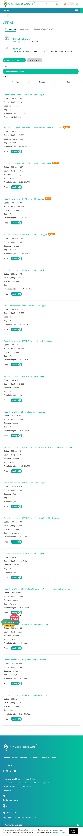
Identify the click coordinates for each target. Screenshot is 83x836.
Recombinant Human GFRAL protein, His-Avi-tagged (25, 234)
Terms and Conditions (11, 779)
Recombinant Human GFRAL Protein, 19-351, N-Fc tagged (28, 341)
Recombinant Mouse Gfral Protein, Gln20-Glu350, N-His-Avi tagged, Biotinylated (37, 589)
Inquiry (14, 151)
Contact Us (45, 757)
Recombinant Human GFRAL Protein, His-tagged (24, 553)
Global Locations (13, 812)
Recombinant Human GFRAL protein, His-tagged (24, 95)
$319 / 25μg (16, 117)
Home (8, 16)
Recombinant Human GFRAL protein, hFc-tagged (24, 199)
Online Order (34, 757)
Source (42, 82)
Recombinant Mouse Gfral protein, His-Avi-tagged (24, 412)
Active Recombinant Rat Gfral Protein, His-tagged (24, 483)
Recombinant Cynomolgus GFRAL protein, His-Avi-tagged (27, 163)
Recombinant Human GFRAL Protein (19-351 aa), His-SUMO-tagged (32, 518)
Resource (23, 757)
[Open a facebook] (3, 771)
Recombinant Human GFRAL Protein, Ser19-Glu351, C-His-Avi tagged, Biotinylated (38, 447)
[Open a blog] (15, 771)
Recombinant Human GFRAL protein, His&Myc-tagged (26, 624)
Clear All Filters (34, 60)
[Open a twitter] (7, 771)
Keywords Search (33, 4)
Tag (68, 82)
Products (6, 757)
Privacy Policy (60, 832)
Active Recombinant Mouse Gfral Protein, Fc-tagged (25, 305)
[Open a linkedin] (11, 771)
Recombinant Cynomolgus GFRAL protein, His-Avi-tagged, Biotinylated (33, 127)
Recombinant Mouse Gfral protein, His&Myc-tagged (25, 660)
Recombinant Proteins (15, 71)
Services (14, 757)
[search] (56, 4)
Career (54, 757)
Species (15, 82)
